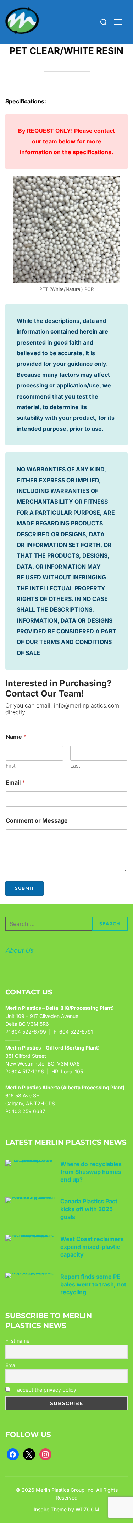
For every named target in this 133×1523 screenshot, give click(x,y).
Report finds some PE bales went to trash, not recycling (93, 1284)
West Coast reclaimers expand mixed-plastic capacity (92, 1246)
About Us (19, 950)
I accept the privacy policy (44, 1390)
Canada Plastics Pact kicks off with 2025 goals (88, 1209)
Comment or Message (37, 820)
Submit (24, 888)
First (11, 766)
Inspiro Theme (50, 1509)
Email (15, 782)
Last (75, 766)
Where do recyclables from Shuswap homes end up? (91, 1171)
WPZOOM (87, 1509)
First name (17, 1341)
